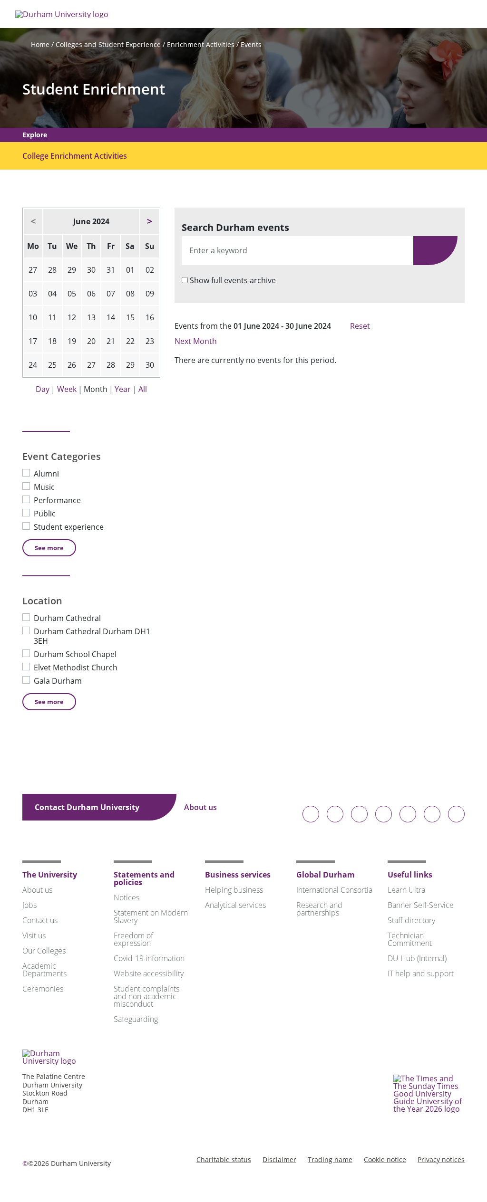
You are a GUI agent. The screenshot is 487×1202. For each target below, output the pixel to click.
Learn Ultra (406, 890)
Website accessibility (149, 973)
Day (42, 389)
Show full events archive (233, 280)
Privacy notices (441, 1159)
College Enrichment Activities (74, 156)
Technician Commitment (410, 939)
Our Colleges (44, 950)
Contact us (40, 920)
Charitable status (223, 1159)
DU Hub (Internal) (417, 958)
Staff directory (411, 920)
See (49, 548)
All (142, 389)
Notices (126, 897)
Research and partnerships (319, 909)
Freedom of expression (133, 939)
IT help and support (421, 973)
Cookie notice (385, 1159)
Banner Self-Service (421, 905)
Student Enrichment (93, 89)
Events (251, 44)
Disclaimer (279, 1159)
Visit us (34, 935)
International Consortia (334, 890)
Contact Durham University (88, 807)
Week (67, 389)
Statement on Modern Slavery (151, 916)
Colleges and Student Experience (108, 44)
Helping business (234, 890)
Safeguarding (136, 1019)
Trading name (330, 1159)
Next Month (197, 341)
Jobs (29, 905)
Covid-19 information (149, 958)
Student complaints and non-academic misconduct (146, 996)
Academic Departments (44, 970)
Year (123, 389)
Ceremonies (42, 988)
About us (201, 807)
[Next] (149, 221)
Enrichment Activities (200, 44)
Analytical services (235, 905)
